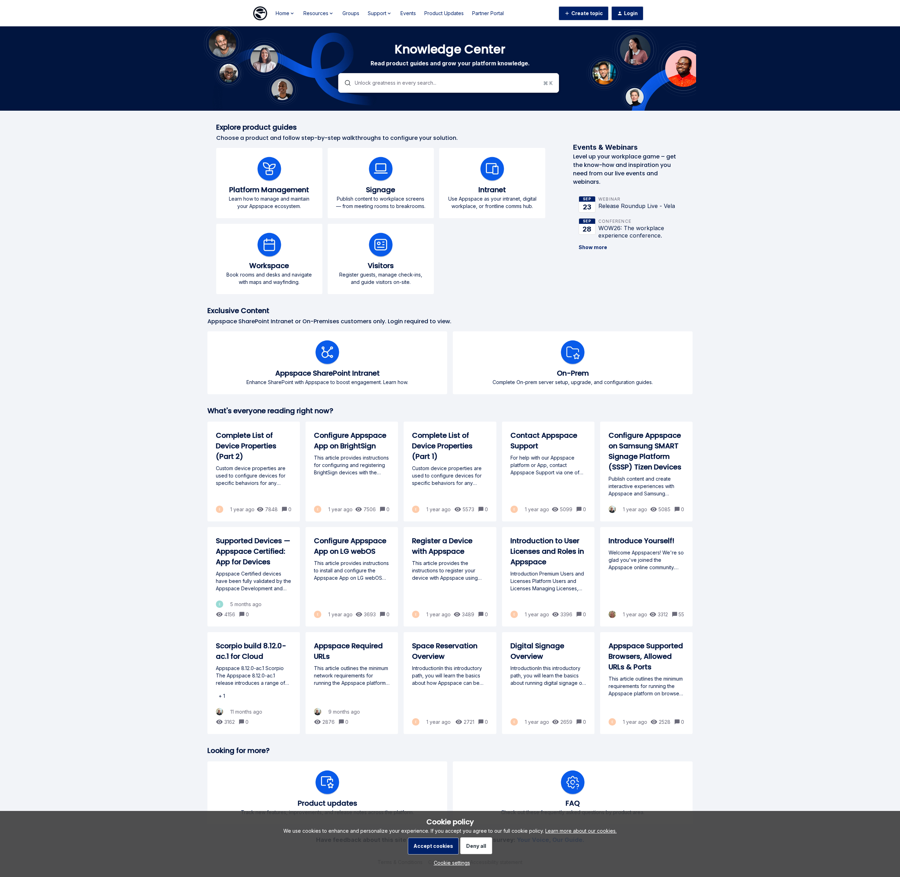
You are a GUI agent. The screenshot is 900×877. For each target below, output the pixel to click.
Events (408, 13)
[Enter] (345, 83)
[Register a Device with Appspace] (450, 576)
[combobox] (448, 83)
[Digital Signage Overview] (548, 683)
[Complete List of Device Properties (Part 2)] (253, 471)
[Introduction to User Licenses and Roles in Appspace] (548, 576)
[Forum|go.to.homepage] (260, 13)
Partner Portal (488, 13)
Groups (350, 13)
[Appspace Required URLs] (352, 683)
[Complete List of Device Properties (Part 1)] (450, 471)
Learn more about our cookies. (581, 831)
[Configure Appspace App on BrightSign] (352, 471)
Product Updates (444, 13)
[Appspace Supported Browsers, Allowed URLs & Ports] (646, 683)
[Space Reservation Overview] (450, 683)
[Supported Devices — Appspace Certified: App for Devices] (253, 576)
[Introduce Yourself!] (646, 576)
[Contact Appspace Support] (548, 471)
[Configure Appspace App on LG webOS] (352, 576)
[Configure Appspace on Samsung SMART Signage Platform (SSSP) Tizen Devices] (646, 471)
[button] (450, 863)
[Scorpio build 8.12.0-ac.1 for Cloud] (253, 683)
